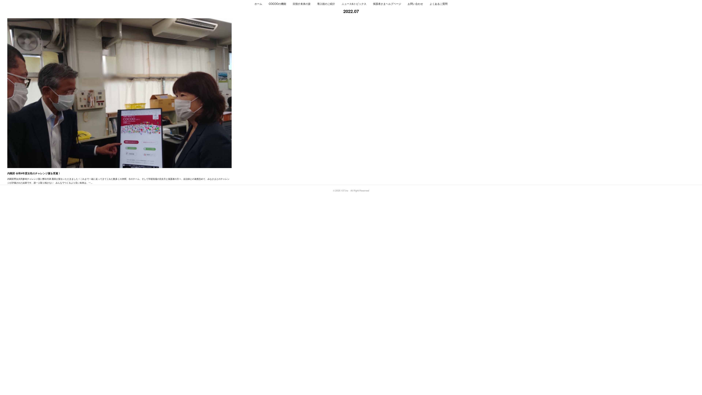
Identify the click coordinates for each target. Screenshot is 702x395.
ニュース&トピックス (354, 3)
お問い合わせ (415, 3)
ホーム (258, 3)
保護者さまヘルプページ (387, 3)
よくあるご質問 (439, 3)
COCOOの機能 (277, 3)
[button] (258, 3)
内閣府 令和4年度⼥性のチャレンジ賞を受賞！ (34, 173)
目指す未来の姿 (302, 3)
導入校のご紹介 (326, 3)
